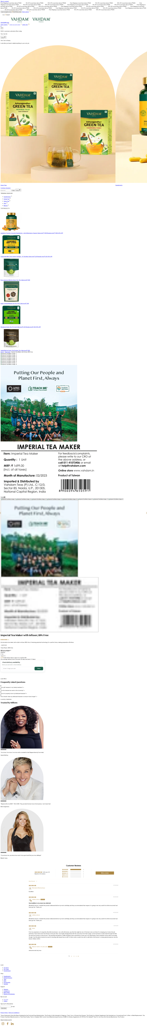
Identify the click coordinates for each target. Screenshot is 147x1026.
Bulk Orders (7, 992)
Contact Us (7, 991)
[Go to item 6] (85, 499)
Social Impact (7, 971)
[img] (32, 885)
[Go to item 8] (115, 499)
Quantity (3, 652)
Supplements (7, 976)
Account (6, 999)
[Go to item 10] (50, 604)
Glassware (7, 352)
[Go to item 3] (38, 499)
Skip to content (5, 1)
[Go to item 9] (39, 538)
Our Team (6, 969)
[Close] (2, 28)
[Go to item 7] (100, 499)
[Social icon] (3, 1023)
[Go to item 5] (69, 499)
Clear (13, 190)
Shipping (6, 989)
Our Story (6, 968)
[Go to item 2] (23, 499)
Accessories (7, 982)
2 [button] (71, 956)
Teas (5, 979)
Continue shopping (5, 188)
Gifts (5, 981)
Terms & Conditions (14, 1012)
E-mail (12, 1006)
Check (38, 668)
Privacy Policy (4, 1012)
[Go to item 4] (54, 499)
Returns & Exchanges (9, 994)
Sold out (3, 655)
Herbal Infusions (8, 978)
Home (2, 352)
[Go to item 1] (8, 499)
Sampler (6, 984)
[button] (4, 639)
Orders (5, 1001)
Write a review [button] (105, 873)
